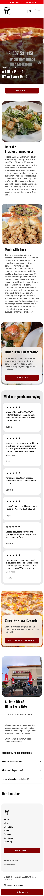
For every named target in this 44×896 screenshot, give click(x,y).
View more (10, 455)
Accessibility (9, 880)
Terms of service (11, 876)
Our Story (8, 842)
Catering (8, 857)
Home (6, 835)
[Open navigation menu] (39, 11)
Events (7, 846)
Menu (31, 11)
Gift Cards (8, 853)
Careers (7, 850)
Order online (21, 892)
